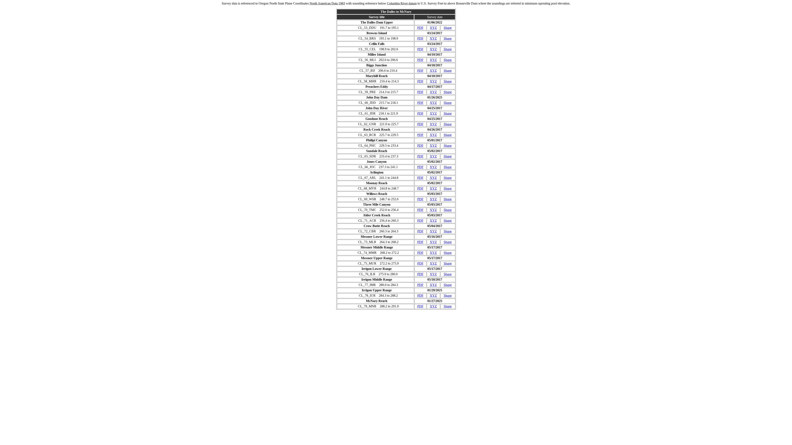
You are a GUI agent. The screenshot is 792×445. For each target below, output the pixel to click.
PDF (420, 27)
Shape (448, 27)
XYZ (433, 27)
